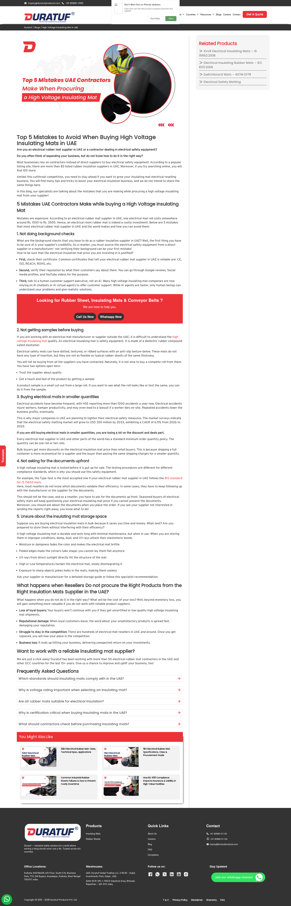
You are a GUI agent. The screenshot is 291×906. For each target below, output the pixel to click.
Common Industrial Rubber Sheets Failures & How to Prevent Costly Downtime (78, 780)
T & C (166, 899)
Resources (205, 14)
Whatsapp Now (111, 316)
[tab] (100, 678)
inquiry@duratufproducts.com (44, 3)
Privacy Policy (180, 899)
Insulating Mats (93, 833)
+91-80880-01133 (74, 3)
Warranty (211, 899)
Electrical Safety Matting (222, 82)
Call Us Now (85, 316)
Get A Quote (254, 14)
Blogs (219, 14)
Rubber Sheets (93, 838)
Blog (150, 844)
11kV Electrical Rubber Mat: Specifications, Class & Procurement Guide (156, 752)
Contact (236, 14)
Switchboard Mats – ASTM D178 (227, 74)
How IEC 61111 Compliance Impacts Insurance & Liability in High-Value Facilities (159, 780)
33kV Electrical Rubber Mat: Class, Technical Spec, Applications (78, 750)
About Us (152, 833)
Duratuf (28, 27)
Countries (191, 14)
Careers (227, 14)
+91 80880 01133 (218, 838)
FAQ (150, 849)
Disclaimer (197, 899)
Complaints (153, 854)
